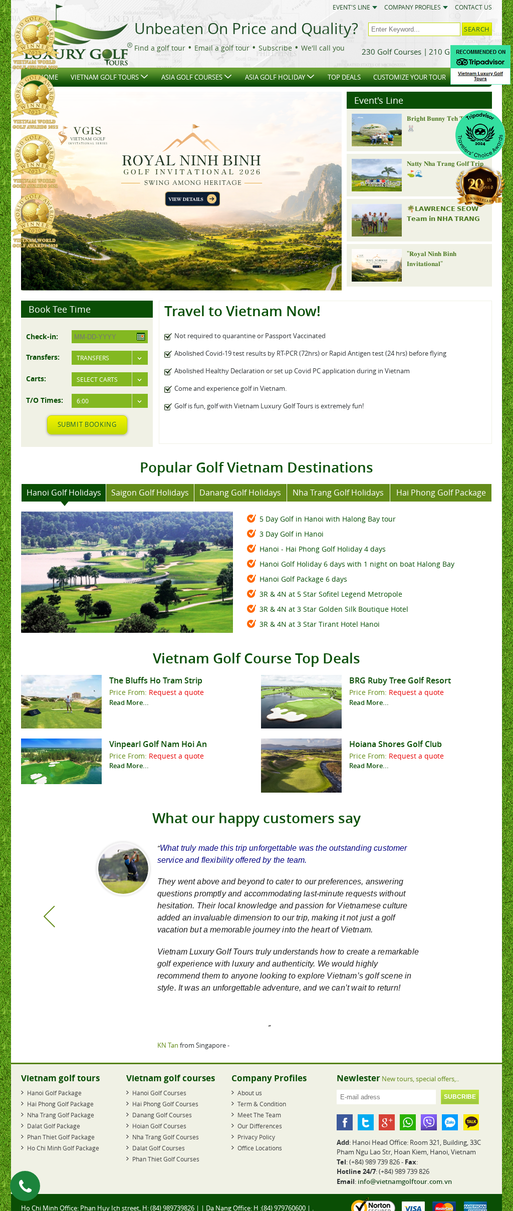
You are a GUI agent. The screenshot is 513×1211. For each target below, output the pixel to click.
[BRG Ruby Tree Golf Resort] (301, 726)
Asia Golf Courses (191, 77)
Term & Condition (261, 1104)
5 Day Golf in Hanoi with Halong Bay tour (328, 519)
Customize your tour (409, 77)
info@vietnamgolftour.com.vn (405, 1181)
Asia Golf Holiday (275, 77)
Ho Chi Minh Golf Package (63, 1148)
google (387, 1122)
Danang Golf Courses (162, 1115)
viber (429, 1122)
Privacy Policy (256, 1137)
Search (477, 29)
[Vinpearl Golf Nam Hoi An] (61, 781)
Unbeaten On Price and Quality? (246, 29)
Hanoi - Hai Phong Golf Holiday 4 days (323, 549)
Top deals (344, 77)
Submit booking (87, 424)
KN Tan (167, 1045)
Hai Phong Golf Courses (165, 1104)
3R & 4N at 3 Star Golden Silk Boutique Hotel (334, 609)
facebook (345, 1122)
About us (249, 1093)
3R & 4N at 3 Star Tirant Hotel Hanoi (320, 624)
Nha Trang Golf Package (60, 1115)
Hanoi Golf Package (54, 1093)
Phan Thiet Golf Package (61, 1137)
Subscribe (275, 48)
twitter (366, 1122)
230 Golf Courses (391, 52)
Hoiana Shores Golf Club (395, 744)
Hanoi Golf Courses (159, 1093)
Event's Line (351, 7)
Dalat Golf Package (53, 1126)
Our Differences (259, 1126)
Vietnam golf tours (105, 77)
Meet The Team (259, 1115)
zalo (450, 1122)
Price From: (129, 692)
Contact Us (473, 7)
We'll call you (323, 48)
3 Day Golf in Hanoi (292, 534)
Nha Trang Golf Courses (165, 1137)
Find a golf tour (159, 48)
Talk (471, 1122)
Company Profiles (412, 7)
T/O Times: (44, 399)
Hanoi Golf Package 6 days (303, 579)
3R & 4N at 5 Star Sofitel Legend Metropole (331, 594)
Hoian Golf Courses (159, 1126)
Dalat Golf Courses (158, 1148)
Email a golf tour (221, 48)
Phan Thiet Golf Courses (165, 1159)
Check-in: (42, 336)
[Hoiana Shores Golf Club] (301, 790)
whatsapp (408, 1122)
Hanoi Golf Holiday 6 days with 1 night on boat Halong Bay (357, 564)
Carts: (36, 378)
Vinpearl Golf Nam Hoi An (158, 744)
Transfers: (43, 356)
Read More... (129, 702)
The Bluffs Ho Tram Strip (155, 680)
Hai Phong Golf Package (60, 1104)
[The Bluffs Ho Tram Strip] (61, 726)
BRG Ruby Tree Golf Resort (400, 680)
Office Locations (259, 1148)
